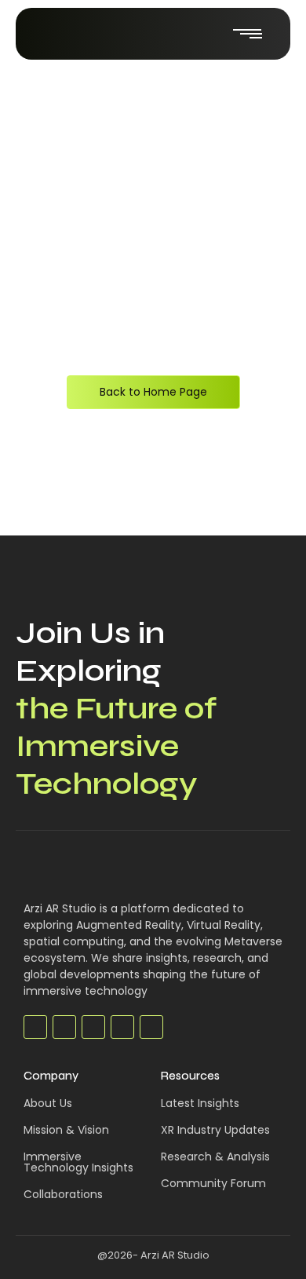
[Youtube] (93, 1027)
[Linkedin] (122, 1027)
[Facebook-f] (35, 1027)
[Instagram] (151, 1027)
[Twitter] (64, 1027)
